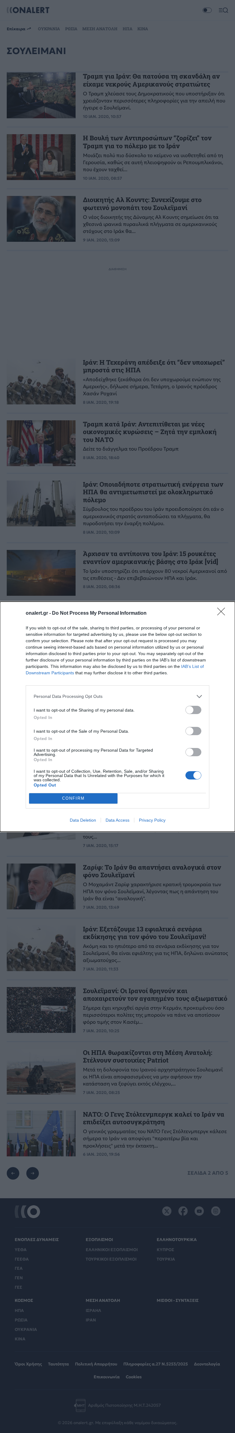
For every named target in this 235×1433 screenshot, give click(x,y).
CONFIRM (73, 798)
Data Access (117, 820)
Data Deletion (83, 820)
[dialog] (117, 717)
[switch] (193, 710)
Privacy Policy (152, 820)
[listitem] (117, 696)
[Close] (223, 613)
